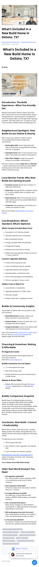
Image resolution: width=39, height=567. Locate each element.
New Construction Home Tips (11, 42)
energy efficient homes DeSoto (25, 541)
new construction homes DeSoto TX (12, 529)
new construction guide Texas (11, 543)
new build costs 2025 (8, 538)
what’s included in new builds (11, 532)
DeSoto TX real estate (22, 538)
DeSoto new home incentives (27, 535)
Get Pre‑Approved (15, 360)
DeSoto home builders (9, 541)
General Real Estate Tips (28, 42)
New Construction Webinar (19, 334)
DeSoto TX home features (28, 532)
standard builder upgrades (10, 535)
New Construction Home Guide (25, 332)
